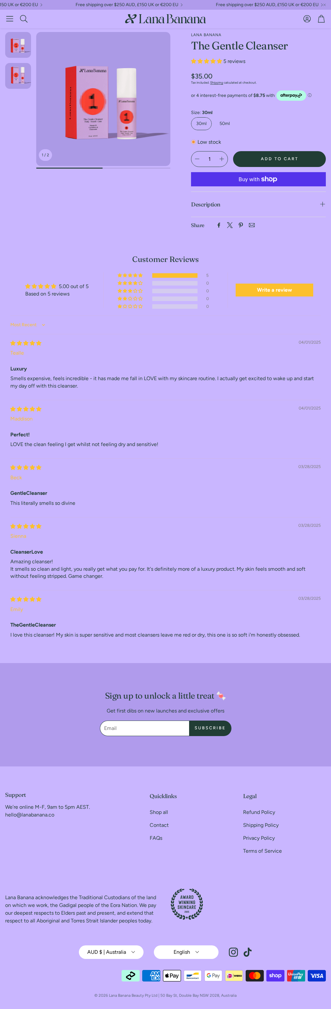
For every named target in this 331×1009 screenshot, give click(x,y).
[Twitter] (230, 225)
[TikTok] (247, 952)
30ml (201, 123)
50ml (224, 123)
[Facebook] (219, 225)
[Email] (252, 225)
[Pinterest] (241, 225)
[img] (25, 343)
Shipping (216, 82)
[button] (9, 18)
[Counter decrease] (197, 159)
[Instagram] (233, 952)
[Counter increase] (222, 159)
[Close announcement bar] (324, 5)
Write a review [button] (274, 290)
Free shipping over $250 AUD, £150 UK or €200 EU (112, 5)
